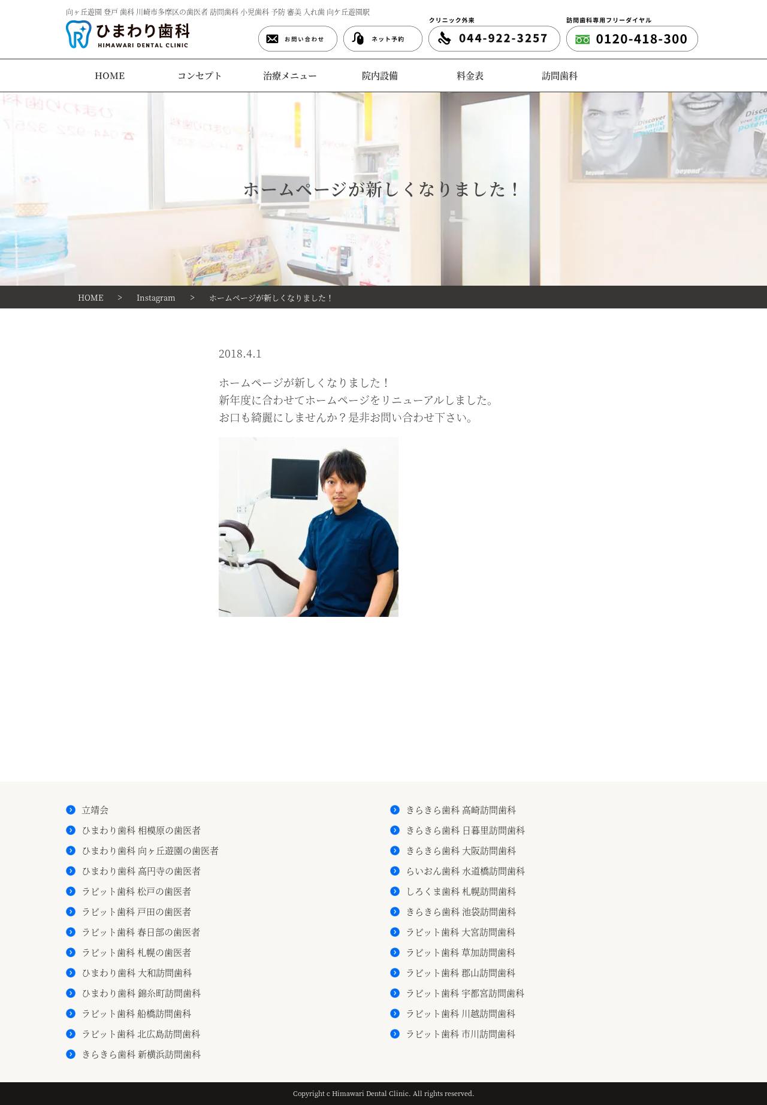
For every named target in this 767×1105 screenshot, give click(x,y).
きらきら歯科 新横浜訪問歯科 (141, 1054)
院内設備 (380, 75)
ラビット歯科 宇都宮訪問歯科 (465, 992)
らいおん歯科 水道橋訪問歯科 (465, 870)
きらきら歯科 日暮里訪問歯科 (465, 830)
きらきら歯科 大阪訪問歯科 (461, 850)
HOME (110, 75)
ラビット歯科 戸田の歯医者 (136, 911)
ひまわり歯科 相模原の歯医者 (141, 830)
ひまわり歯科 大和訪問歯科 (136, 972)
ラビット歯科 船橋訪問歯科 (136, 1013)
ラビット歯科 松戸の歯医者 (136, 891)
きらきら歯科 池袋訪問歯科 (461, 911)
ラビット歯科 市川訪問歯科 (460, 1033)
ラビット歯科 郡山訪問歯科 (460, 972)
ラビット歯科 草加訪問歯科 (460, 952)
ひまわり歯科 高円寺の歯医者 (141, 870)
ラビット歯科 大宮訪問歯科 (460, 931)
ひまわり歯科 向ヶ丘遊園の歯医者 (150, 850)
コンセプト (199, 75)
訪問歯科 (560, 75)
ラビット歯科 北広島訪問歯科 (140, 1033)
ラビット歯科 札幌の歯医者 (136, 952)
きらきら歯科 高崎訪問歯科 (461, 809)
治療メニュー (290, 75)
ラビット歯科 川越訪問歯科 (460, 1013)
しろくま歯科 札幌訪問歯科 (461, 891)
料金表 (470, 75)
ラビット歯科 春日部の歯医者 (140, 931)
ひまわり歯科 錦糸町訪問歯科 (141, 992)
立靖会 (94, 809)
